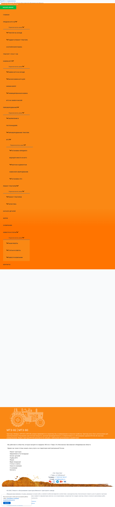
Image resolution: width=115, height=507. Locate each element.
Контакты (6, 264)
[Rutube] (61, 482)
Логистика (12, 204)
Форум (5, 218)
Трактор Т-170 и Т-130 (10, 54)
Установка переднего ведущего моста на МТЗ (18, 154)
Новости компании (15, 257)
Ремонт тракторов (10, 186)
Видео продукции (15, 462)
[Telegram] (57, 482)
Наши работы (13, 243)
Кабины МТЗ (7, 61)
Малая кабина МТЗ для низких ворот (15, 82)
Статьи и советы (14, 250)
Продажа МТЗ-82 (9, 22)
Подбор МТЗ (14, 458)
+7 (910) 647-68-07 (61, 477)
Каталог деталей (9, 211)
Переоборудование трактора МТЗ (17, 136)
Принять (7, 503)
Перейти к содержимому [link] (8, 1)
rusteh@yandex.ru (60, 479)
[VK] (65, 482)
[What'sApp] (53, 482)
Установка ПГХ (16, 179)
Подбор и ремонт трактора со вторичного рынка (17, 43)
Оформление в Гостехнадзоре (12, 122)
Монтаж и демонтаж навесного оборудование (18, 168)
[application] (16, 21)
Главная (6, 15)
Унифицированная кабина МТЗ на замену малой (17, 97)
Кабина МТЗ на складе (16, 72)
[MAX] (50, 482)
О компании (7, 225)
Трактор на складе (15, 33)
